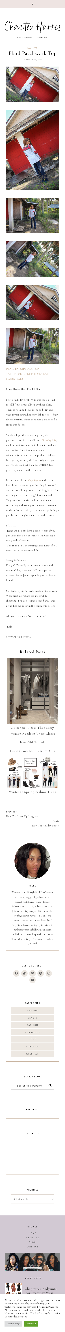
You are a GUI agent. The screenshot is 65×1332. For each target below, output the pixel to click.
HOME (32, 1039)
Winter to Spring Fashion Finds (32, 792)
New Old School (32, 742)
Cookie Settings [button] (13, 1323)
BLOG (32, 1242)
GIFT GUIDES (32, 1032)
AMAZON (32, 1010)
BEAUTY (32, 1017)
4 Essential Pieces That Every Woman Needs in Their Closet (32, 731)
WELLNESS (32, 1053)
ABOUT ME (32, 1237)
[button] (32, 4)
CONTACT (32, 1246)
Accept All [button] (31, 1323)
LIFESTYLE (32, 1046)
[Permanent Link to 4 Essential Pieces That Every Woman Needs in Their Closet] (32, 691)
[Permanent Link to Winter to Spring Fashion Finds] (32, 772)
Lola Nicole (32, 28)
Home (32, 1232)
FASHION (32, 48)
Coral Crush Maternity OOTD (32, 751)
